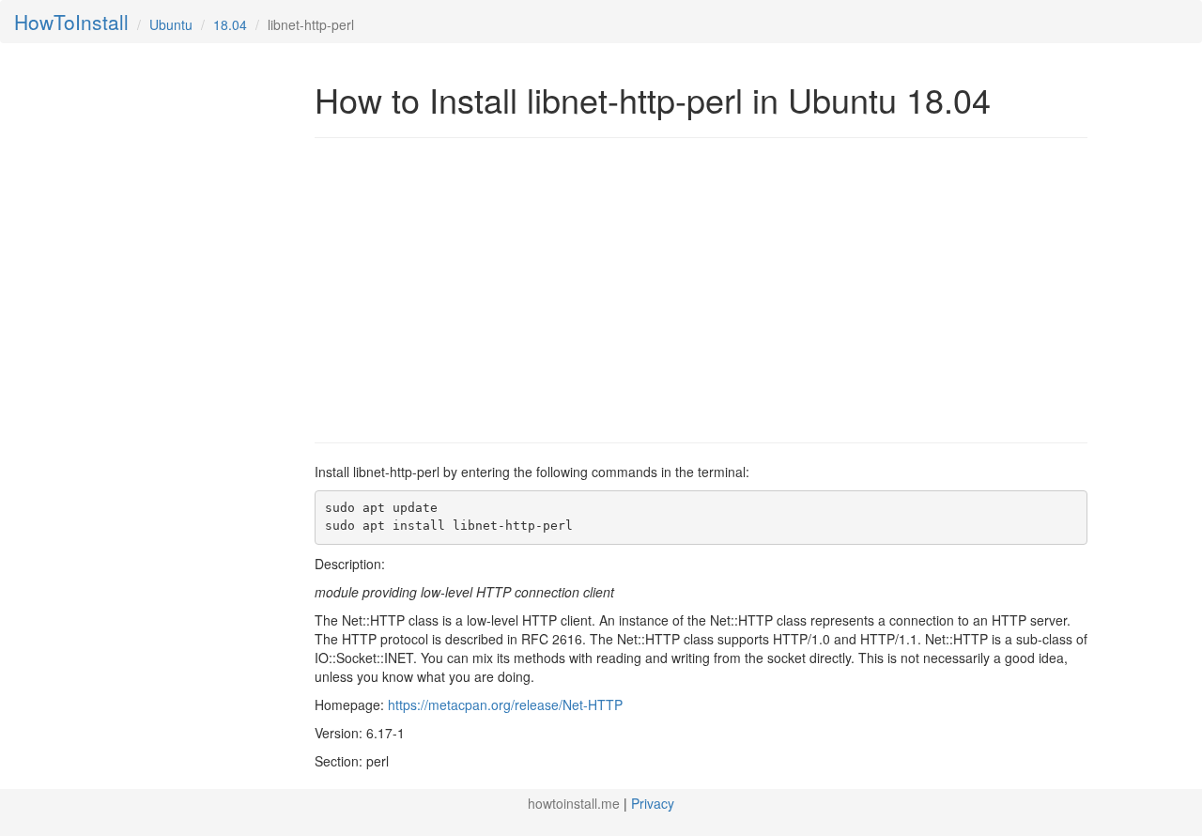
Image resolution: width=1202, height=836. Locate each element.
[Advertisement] (472, 288)
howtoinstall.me (574, 803)
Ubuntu (171, 24)
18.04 (230, 24)
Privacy (652, 803)
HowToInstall (71, 22)
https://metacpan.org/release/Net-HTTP (505, 704)
